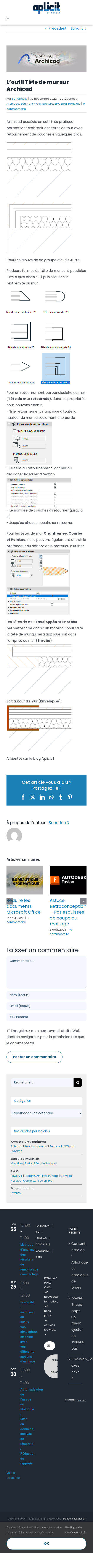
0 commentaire (20, 920)
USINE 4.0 (41, 1249)
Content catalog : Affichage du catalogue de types (75, 1276)
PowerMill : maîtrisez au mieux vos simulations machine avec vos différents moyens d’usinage (29, 1343)
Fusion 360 (32, 1175)
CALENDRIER (42, 1262)
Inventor (16, 1204)
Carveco (66, 1187)
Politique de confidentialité (75, 1530)
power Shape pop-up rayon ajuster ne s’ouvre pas (75, 1334)
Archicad (12, 104)
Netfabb (16, 1192)
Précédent (57, 28)
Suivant (77, 28)
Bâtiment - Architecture (37, 104)
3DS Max (69, 1158)
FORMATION (42, 1237)
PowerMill (16, 1187)
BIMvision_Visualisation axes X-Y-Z (75, 1380)
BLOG (38, 1268)
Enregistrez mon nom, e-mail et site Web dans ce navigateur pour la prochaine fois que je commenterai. (45, 1048)
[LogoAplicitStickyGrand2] (46, 3)
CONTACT (41, 1256)
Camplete (29, 1192)
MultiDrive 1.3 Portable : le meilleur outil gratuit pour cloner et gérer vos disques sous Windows (68, 918)
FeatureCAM (32, 1187)
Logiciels (74, 104)
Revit (27, 1158)
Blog (64, 104)
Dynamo (16, 1162)
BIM (57, 104)
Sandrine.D (19, 99)
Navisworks (40, 1158)
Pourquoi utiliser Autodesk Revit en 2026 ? (26, 906)
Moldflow (17, 1175)
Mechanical (49, 1175)
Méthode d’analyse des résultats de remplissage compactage (29, 1271)
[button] (9, 907)
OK (46, 1543)
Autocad (16, 1158)
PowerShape (50, 1187)
